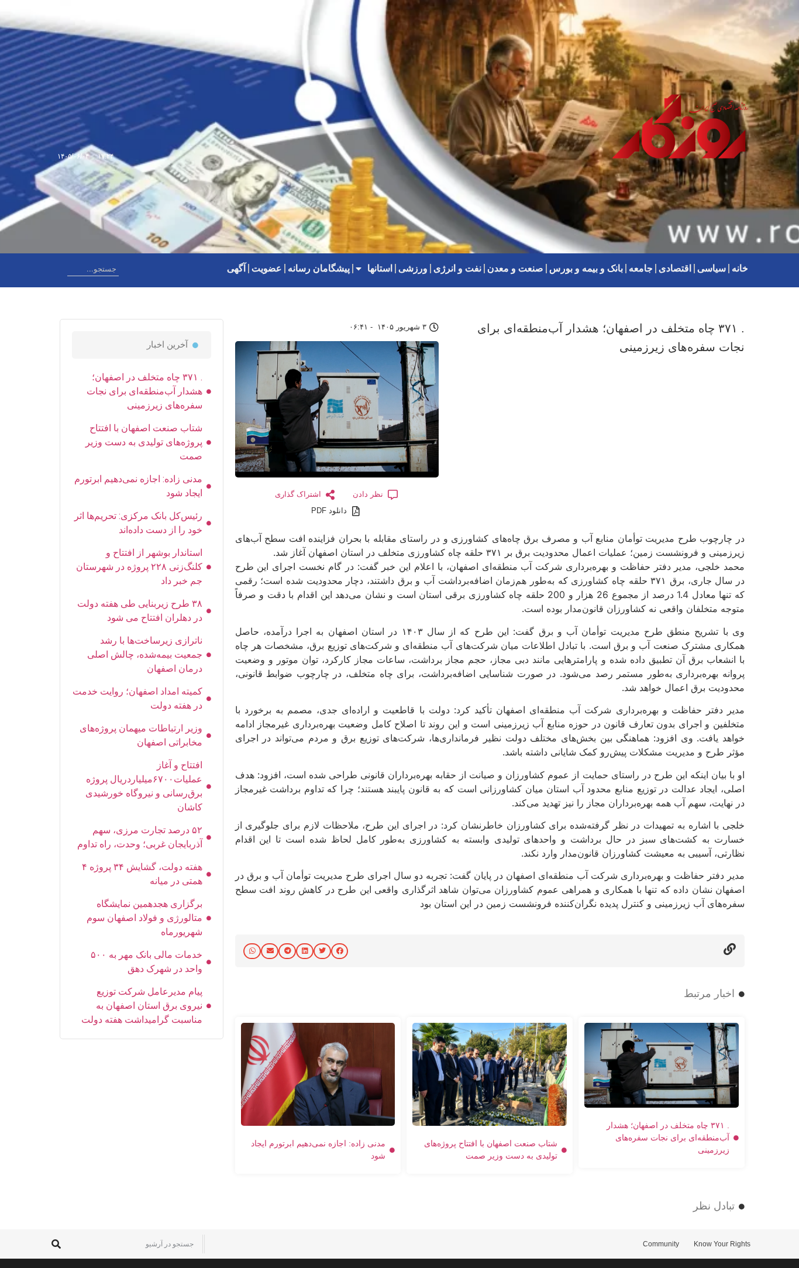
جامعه (641, 268)
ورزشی (413, 268)
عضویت (267, 268)
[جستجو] (58, 269)
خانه (740, 268)
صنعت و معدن (515, 268)
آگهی (236, 268)
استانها (379, 268)
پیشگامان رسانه (319, 268)
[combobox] (93, 269)
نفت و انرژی (457, 268)
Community (661, 1244)
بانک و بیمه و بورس (586, 268)
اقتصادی (675, 268)
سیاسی (711, 268)
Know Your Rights (722, 1244)
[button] (340, 951)
